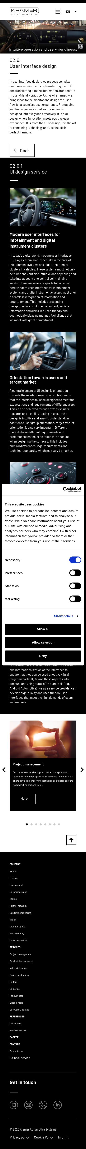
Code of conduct (18, 940)
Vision (13, 919)
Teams (13, 898)
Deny (43, 656)
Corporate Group (18, 891)
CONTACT (15, 1044)
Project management (21, 954)
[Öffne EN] (75, 11)
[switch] (75, 572)
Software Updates (19, 1009)
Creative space (17, 926)
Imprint (63, 1137)
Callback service (20, 1058)
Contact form (16, 1051)
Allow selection (43, 642)
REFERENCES (17, 1016)
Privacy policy (19, 1137)
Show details (63, 616)
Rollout (13, 981)
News (13, 871)
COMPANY (15, 864)
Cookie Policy (43, 1137)
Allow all (43, 629)
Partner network (18, 905)
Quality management (20, 912)
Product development (21, 961)
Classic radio (16, 1002)
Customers (15, 1023)
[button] (3, 770)
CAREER (14, 1037)
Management (16, 884)
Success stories (18, 1030)
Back (25, 150)
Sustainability (17, 933)
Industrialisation (18, 967)
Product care (16, 995)
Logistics (15, 988)
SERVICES (15, 947)
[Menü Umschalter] (58, 12)
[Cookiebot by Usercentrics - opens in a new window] (63, 489)
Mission (14, 877)
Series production (19, 974)
